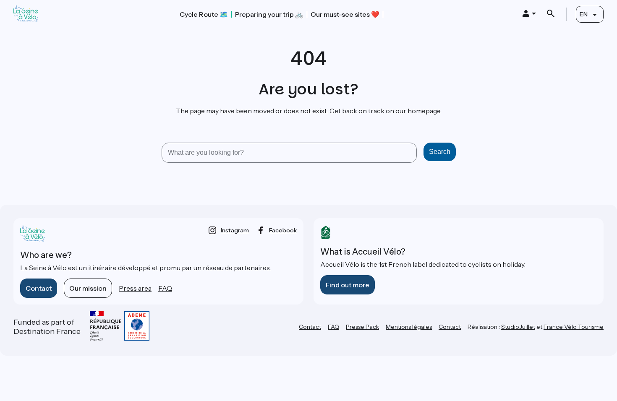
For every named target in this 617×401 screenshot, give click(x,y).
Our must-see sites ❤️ (345, 14)
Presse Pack (362, 327)
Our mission (88, 288)
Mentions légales (409, 327)
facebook (283, 230)
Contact (39, 288)
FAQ (165, 288)
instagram (235, 230)
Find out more (347, 285)
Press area (135, 288)
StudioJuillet (518, 327)
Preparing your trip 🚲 (269, 14)
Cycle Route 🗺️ (204, 14)
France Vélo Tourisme (574, 327)
